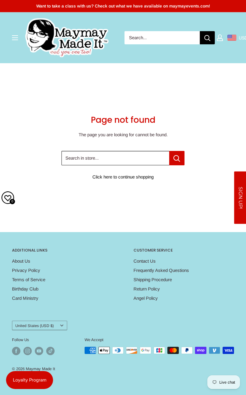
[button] (240, 197)
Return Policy (147, 288)
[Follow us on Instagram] (27, 351)
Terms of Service (28, 279)
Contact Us (145, 261)
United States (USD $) (34, 325)
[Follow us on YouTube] (39, 351)
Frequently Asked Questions (161, 270)
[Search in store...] (176, 158)
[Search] (207, 37)
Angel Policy (146, 298)
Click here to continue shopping (123, 176)
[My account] (220, 37)
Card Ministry (25, 298)
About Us (21, 261)
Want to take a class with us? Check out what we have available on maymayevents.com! (123, 6)
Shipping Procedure (153, 279)
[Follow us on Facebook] (16, 351)
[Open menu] (15, 37)
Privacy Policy (26, 270)
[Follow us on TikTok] (50, 351)
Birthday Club (25, 288)
